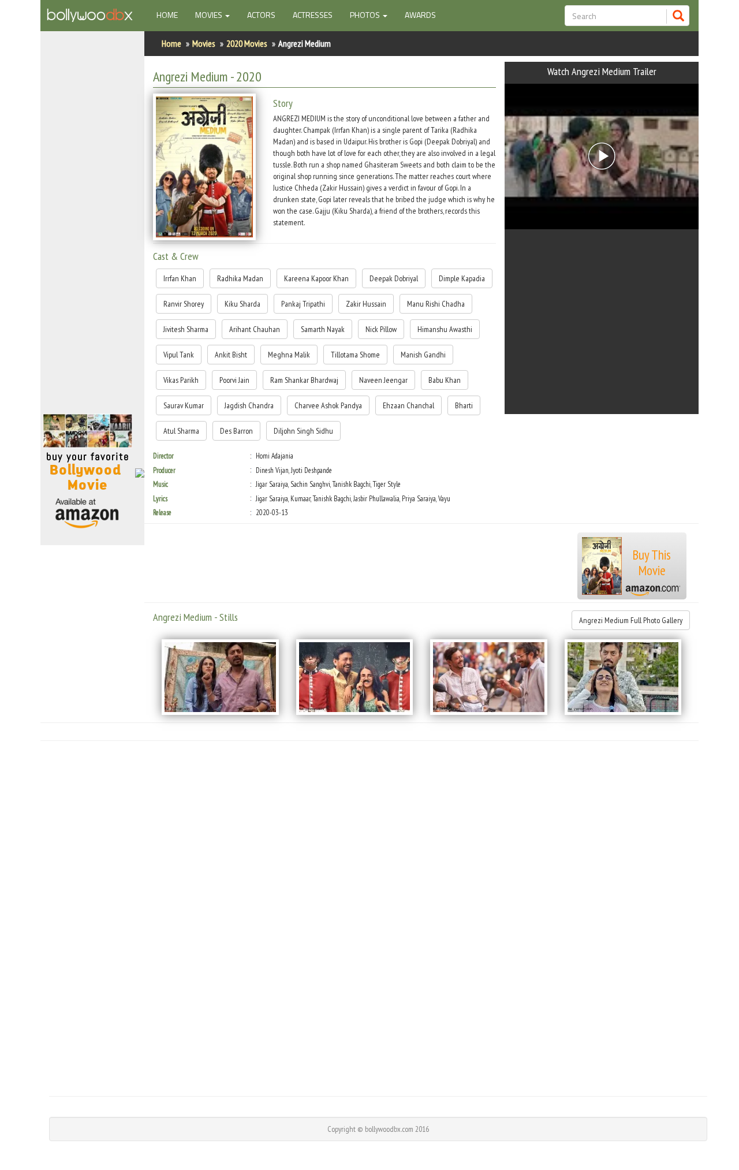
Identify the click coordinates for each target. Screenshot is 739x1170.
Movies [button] (209, 15)
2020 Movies (246, 43)
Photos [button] (366, 15)
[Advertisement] (92, 227)
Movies (203, 43)
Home (171, 14)
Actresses (313, 15)
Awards (420, 15)
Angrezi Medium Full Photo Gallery (630, 620)
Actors (261, 15)
